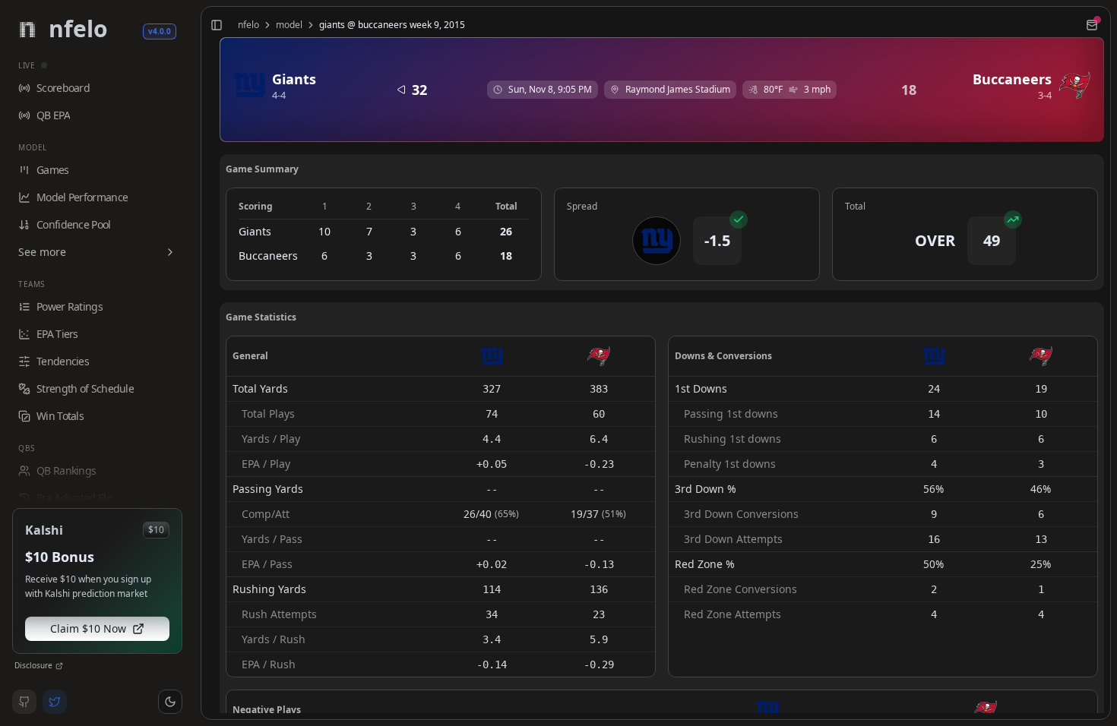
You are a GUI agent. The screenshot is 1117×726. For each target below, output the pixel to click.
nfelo (248, 25)
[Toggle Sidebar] (194, 363)
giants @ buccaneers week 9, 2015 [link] (392, 25)
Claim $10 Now (88, 628)
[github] (24, 702)
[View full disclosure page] (59, 666)
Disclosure (33, 665)
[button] (170, 702)
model (289, 25)
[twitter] (55, 702)
